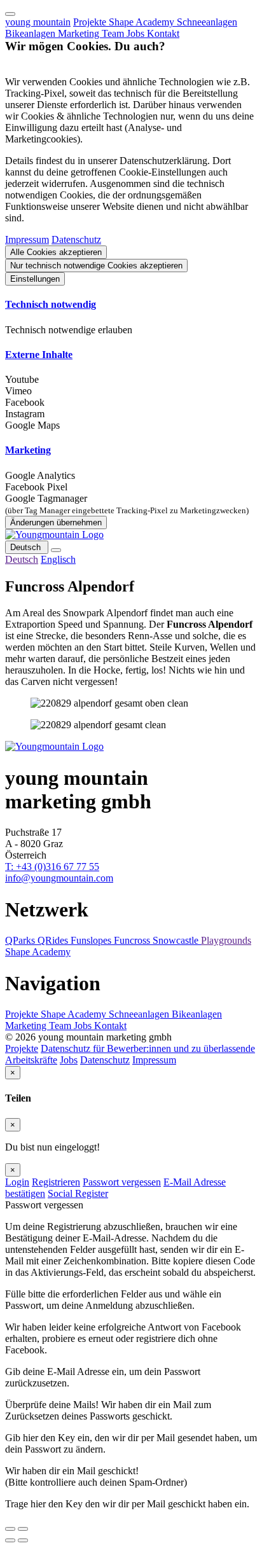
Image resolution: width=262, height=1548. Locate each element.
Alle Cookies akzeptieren (56, 252)
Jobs (137, 33)
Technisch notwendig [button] (50, 304)
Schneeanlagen (207, 22)
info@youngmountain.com (59, 878)
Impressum (27, 239)
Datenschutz (76, 239)
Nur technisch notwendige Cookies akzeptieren (96, 265)
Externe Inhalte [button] (38, 354)
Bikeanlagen (31, 33)
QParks (21, 940)
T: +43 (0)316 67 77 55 (52, 866)
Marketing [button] (28, 450)
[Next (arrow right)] (23, 1540)
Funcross (133, 940)
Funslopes (92, 940)
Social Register (78, 1193)
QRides (54, 940)
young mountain (38, 22)
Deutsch (26, 547)
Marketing (80, 33)
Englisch (58, 559)
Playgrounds (226, 940)
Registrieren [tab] (56, 1182)
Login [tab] (17, 1182)
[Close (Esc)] (10, 1529)
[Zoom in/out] (23, 1529)
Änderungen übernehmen (56, 522)
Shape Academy (143, 22)
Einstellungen (35, 279)
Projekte (91, 22)
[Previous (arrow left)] (10, 1540)
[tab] (131, 304)
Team (114, 33)
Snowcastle (177, 940)
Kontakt (163, 33)
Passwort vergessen (122, 1182)
